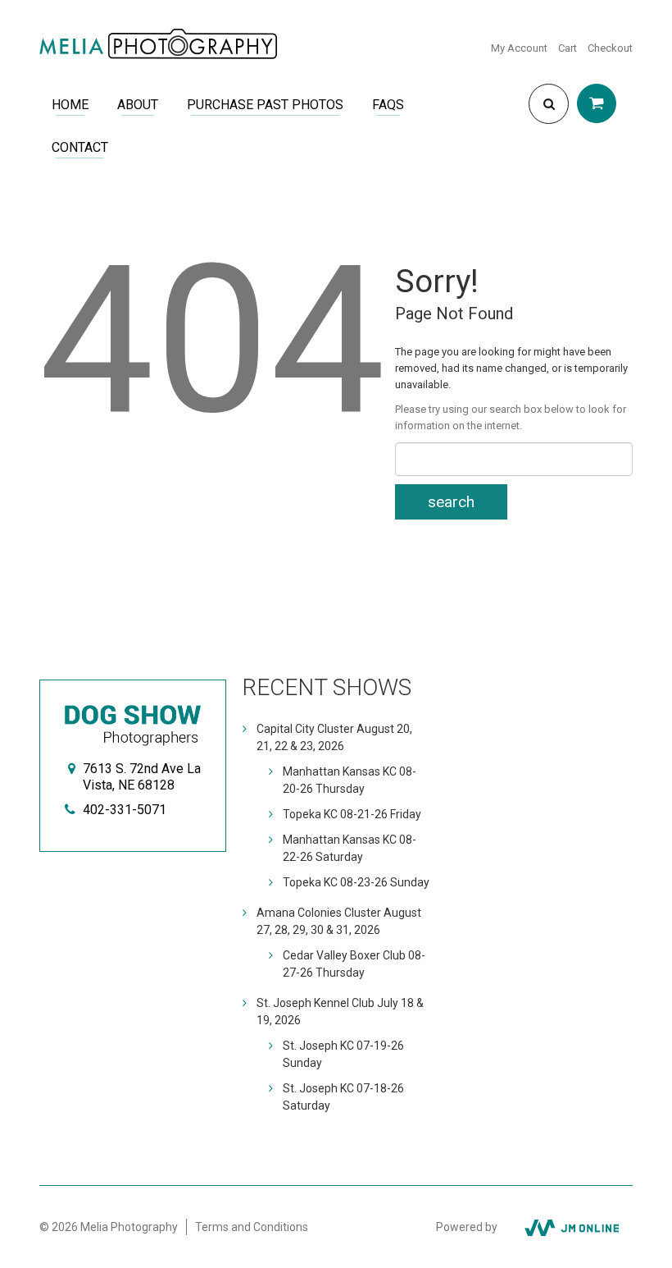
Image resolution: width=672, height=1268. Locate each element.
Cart (567, 48)
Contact (80, 147)
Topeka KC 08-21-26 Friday (352, 814)
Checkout (610, 48)
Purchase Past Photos (265, 104)
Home (70, 104)
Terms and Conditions (251, 1227)
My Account (519, 48)
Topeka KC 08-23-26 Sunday (356, 882)
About (137, 104)
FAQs (388, 104)
